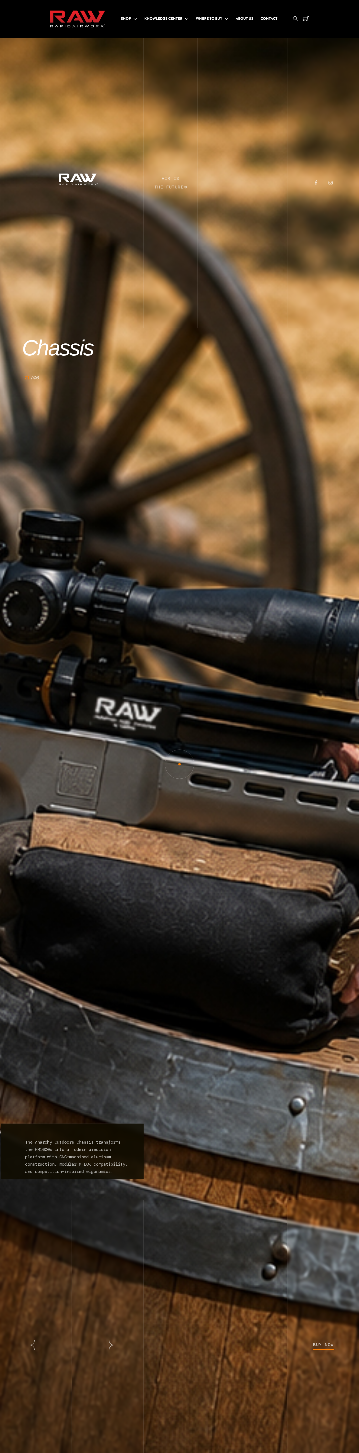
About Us (244, 18)
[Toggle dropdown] (135, 18)
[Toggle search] (295, 18)
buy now (323, 1345)
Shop (126, 18)
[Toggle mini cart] (306, 19)
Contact (269, 18)
